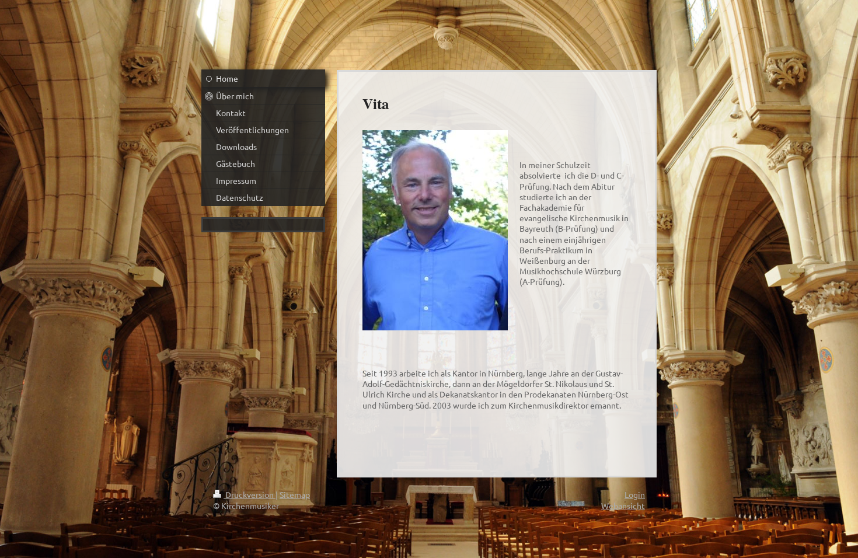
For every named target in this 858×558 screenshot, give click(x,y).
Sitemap (295, 494)
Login (635, 494)
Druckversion (249, 494)
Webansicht (623, 505)
